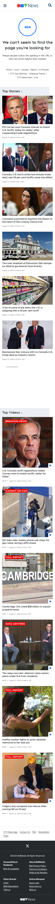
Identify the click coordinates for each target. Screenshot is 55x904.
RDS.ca (32, 889)
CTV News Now (24, 77)
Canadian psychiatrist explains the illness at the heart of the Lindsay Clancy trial (27, 220)
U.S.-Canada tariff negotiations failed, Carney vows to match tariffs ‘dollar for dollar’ (24, 473)
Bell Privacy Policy (37, 866)
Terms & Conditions (38, 869)
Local (16, 69)
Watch (34, 69)
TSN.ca (6, 889)
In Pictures (44, 69)
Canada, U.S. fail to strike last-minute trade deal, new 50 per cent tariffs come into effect (27, 176)
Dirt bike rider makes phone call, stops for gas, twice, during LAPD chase (25, 542)
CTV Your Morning (18, 73)
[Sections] (5, 5)
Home (9, 69)
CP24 (5, 883)
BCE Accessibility (11, 869)
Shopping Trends (37, 73)
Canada (24, 69)
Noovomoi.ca (35, 886)
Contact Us (25, 832)
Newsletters (43, 832)
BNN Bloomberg (10, 886)
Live (36, 77)
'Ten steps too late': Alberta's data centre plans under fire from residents (25, 675)
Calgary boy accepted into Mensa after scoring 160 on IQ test (24, 808)
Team (5, 836)
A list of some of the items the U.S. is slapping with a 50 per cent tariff (22, 309)
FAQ (34, 832)
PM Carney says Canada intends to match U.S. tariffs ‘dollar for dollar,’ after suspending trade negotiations (26, 130)
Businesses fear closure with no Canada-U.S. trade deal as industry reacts (27, 353)
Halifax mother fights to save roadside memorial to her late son (24, 741)
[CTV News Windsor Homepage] (27, 5)
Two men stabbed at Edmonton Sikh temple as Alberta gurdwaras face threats (27, 265)
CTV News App (10, 832)
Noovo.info (34, 883)
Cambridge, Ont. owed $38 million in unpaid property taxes (26, 608)
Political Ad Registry (38, 872)
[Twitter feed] (27, 845)
